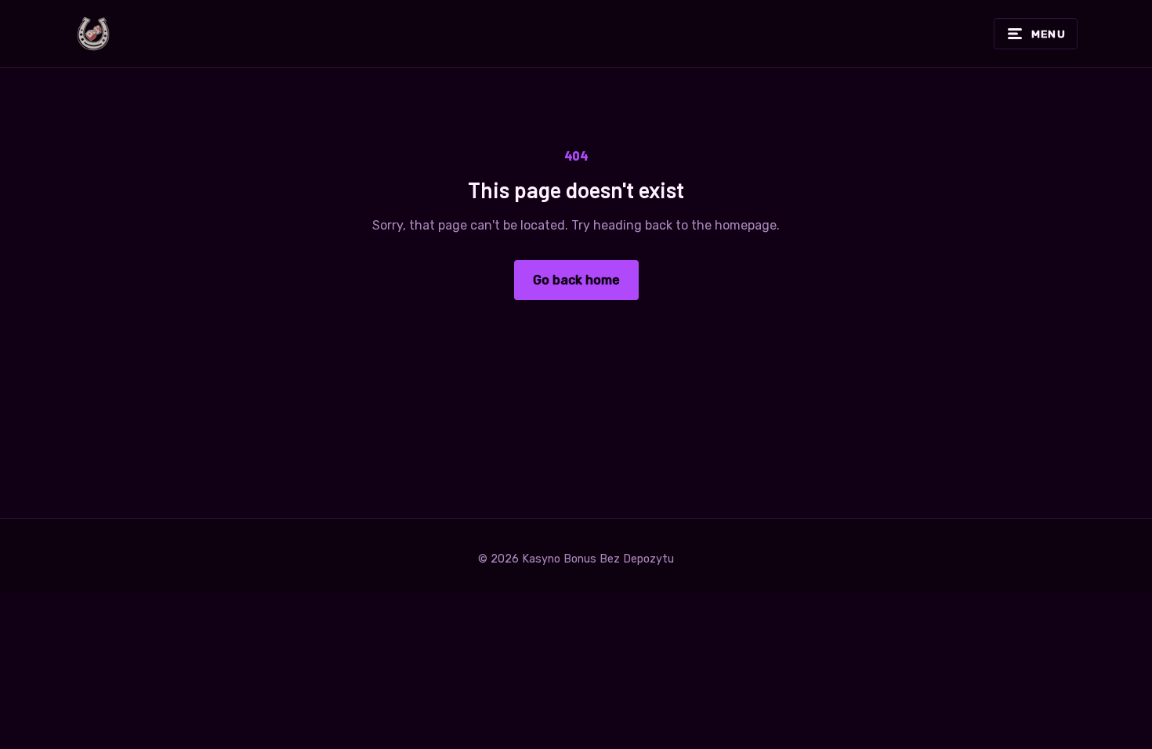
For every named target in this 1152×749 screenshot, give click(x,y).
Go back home (576, 280)
